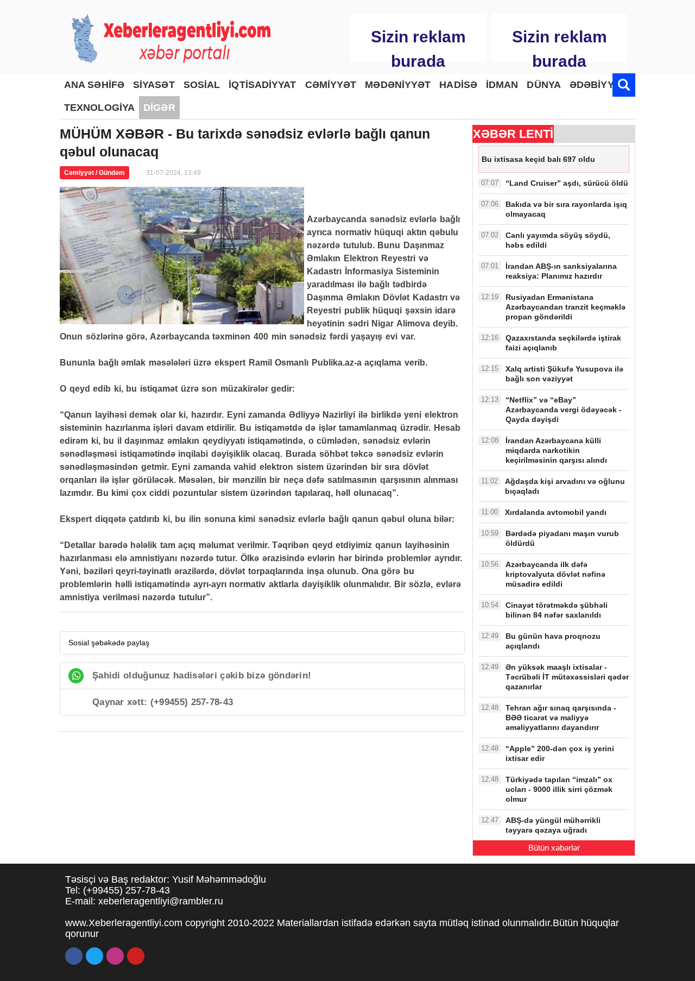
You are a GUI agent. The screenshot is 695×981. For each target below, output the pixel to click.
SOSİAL (202, 84)
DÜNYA (544, 84)
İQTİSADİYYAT (262, 84)
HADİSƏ (458, 84)
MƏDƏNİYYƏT (398, 84)
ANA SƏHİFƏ (94, 84)
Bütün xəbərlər (554, 847)
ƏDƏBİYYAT (598, 84)
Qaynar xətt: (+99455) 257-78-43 (162, 702)
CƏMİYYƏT (331, 84)
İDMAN (502, 84)
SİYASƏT (154, 84)
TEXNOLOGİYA (99, 107)
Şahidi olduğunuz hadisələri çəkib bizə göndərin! (201, 675)
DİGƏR (159, 107)
